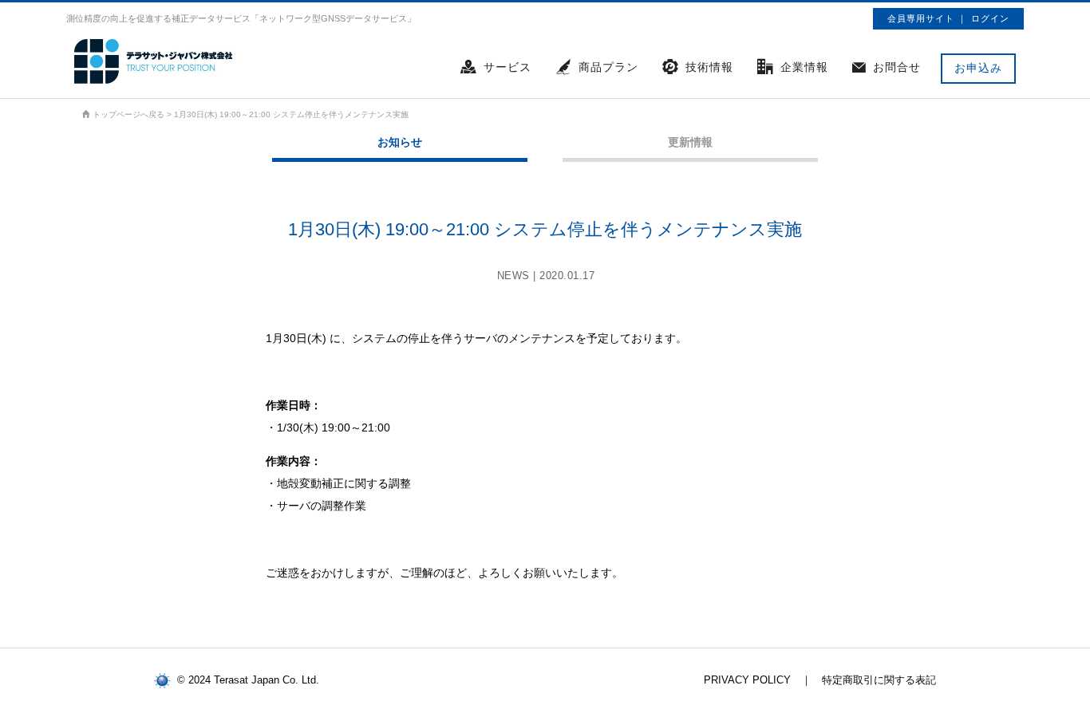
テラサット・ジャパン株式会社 (154, 61)
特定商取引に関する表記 (879, 680)
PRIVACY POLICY (747, 680)
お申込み (978, 67)
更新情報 (690, 142)
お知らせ (399, 142)
